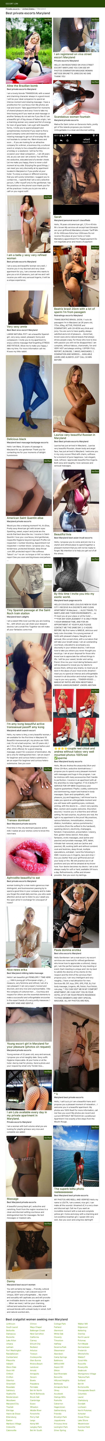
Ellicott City (35, 1344)
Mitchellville (83, 1354)
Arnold (33, 1370)
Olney (56, 1390)
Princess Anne (60, 1423)
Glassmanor (59, 1350)
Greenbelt (10, 1383)
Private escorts (13, 9)
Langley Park (36, 1427)
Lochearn (82, 1407)
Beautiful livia (62, 534)
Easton (9, 1420)
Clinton (33, 1324)
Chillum (9, 1373)
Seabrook (82, 1370)
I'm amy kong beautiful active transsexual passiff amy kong (25, 725)
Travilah (9, 1407)
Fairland (57, 1327)
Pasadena (34, 1383)
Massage (12, 1198)
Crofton (9, 1377)
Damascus (11, 1334)
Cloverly (58, 1337)
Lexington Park (61, 1427)
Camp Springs (60, 1357)
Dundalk (81, 1403)
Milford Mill (59, 1364)
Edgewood (82, 1327)
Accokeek (58, 1393)
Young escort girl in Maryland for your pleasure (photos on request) (29, 1045)
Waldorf (81, 1357)
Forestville (35, 1413)
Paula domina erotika (67, 950)
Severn (33, 1377)
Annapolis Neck (61, 1387)
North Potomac (85, 1410)
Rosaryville (83, 1367)
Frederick (82, 1350)
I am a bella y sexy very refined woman (26, 256)
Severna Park (60, 1347)
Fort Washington (13, 1350)
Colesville (10, 1427)
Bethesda (58, 1383)
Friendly (57, 1413)
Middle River (35, 1410)
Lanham (9, 1347)
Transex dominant (18, 820)
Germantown (84, 1347)
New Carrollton (37, 1334)
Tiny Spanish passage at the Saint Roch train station (28, 612)
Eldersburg (11, 1417)
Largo (32, 1420)
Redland (34, 1347)
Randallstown (12, 1354)
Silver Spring (60, 1430)
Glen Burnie (35, 1360)
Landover (34, 1367)
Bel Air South (36, 1430)
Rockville (10, 1337)
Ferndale (34, 1387)
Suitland (81, 1380)
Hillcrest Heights (61, 1380)
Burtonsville (83, 1387)
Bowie (33, 1380)
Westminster (83, 1423)
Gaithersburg (60, 1410)
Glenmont (58, 1330)
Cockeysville (36, 1357)
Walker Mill (83, 1324)
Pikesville (10, 1360)
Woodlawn (11, 1400)
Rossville (82, 1364)
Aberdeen (58, 1354)
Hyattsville (11, 1393)
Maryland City (12, 1403)
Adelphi (9, 1364)
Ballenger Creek (37, 1330)
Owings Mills (60, 1397)
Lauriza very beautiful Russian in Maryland (74, 436)
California (34, 1337)
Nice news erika (17, 969)
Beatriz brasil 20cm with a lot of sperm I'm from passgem (74, 310)
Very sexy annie (17, 326)
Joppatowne (59, 1420)
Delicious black (16, 439)
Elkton (57, 1370)
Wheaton (34, 1407)
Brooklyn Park (60, 1417)
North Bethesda (37, 1393)
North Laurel (83, 1337)
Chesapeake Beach (86, 1390)
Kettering (82, 1330)
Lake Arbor (11, 1340)
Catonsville (11, 1430)
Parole (81, 1430)
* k (56, 1094)
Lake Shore (83, 1420)
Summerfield (84, 1427)
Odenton (10, 1380)
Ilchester (82, 1413)
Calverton (58, 1403)
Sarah (58, 216)
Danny (11, 1281)
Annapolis (34, 1373)
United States (28, 9)
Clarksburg (83, 1400)
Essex (32, 1403)
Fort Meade (83, 1344)
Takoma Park (84, 1377)
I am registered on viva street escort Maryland (73, 56)
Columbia (82, 1393)
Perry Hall (34, 1417)
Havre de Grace (13, 1413)
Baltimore (58, 1360)
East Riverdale (60, 1373)
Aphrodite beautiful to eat (23, 877)
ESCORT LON (12, 3)
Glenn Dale (11, 1367)
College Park (60, 1324)
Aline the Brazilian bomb (22, 85)
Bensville (58, 1377)
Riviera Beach (36, 1364)
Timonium (58, 1340)
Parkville (58, 1400)
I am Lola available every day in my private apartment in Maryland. (27, 1115)
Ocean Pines (83, 1417)
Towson (33, 1354)
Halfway (57, 1344)
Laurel (80, 1397)
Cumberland (11, 1357)
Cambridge (35, 1400)
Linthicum (10, 1324)
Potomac (82, 1340)
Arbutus (33, 1350)
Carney (33, 1340)
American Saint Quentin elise (25, 518)
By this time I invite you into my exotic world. (74, 595)
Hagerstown (59, 1407)
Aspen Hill (58, 1367)
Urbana (9, 1344)
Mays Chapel (36, 1327)
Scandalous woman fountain (72, 116)
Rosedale (10, 1387)
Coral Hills (82, 1360)
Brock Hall (34, 1397)
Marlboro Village (13, 1423)
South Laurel (12, 1327)
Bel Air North (36, 1390)
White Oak (58, 1334)
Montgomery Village (87, 1373)
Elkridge (10, 1410)
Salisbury (10, 1390)
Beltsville (10, 1330)
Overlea (81, 1334)
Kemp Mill (34, 1423)
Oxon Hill (10, 1370)
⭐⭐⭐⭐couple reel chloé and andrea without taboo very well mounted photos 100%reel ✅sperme (74, 753)
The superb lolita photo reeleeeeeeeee (69, 1190)
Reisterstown (12, 1397)
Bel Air (81, 1383)
